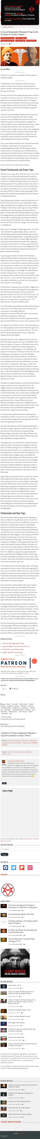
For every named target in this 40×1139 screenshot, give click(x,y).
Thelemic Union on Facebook (11, 1122)
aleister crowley (23, 704)
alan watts (14, 704)
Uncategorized (31, 41)
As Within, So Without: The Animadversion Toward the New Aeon (22, 931)
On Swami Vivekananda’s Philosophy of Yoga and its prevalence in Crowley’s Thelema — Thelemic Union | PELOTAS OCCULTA (19, 743)
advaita (8, 704)
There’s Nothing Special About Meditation (13, 726)
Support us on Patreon (14, 19)
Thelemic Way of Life (7, 41)
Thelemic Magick (21, 38)
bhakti (16, 706)
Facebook (4, 874)
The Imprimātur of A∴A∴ (15, 985)
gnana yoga (25, 708)
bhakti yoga (23, 706)
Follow (4, 855)
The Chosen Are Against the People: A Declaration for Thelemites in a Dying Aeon (23, 906)
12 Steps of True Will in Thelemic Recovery (19, 1101)
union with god (22, 711)
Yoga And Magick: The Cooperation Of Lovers (16, 646)
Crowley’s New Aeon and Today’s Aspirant (13, 719)
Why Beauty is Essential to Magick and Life (19, 1010)
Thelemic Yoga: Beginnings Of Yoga (13, 643)
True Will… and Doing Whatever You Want (19, 1016)
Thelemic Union (13, 711)
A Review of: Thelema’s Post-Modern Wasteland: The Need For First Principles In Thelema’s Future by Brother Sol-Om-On (22, 1001)
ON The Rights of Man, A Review (16, 1022)
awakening (10, 706)
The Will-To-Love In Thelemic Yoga (13, 649)
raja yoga (27, 710)
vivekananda (5, 713)
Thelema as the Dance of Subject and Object (19, 1114)
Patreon (27, 673)
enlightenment (16, 708)
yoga (11, 713)
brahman (30, 706)
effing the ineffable (6, 708)
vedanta (30, 711)
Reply (4, 783)
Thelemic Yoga (20, 41)
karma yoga (7, 710)
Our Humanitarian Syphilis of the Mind (21, 914)
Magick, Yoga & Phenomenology (12, 652)
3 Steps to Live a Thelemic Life (16, 1037)
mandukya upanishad (17, 710)
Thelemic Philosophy (8, 38)
